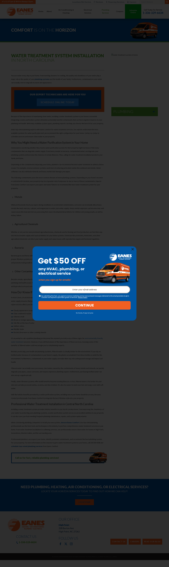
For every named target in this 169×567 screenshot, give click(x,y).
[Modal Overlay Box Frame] (84, 283)
